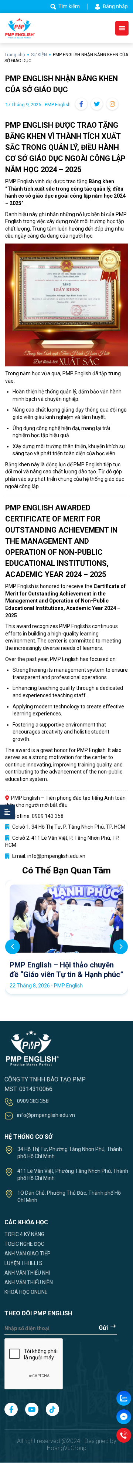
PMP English (91, 750)
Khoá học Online (26, 1292)
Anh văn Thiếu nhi (27, 1273)
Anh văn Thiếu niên (28, 1282)
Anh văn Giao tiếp (27, 1253)
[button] (120, 946)
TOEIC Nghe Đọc (24, 1244)
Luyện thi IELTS (23, 1263)
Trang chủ (15, 54)
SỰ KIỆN (39, 54)
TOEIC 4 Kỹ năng (24, 1234)
